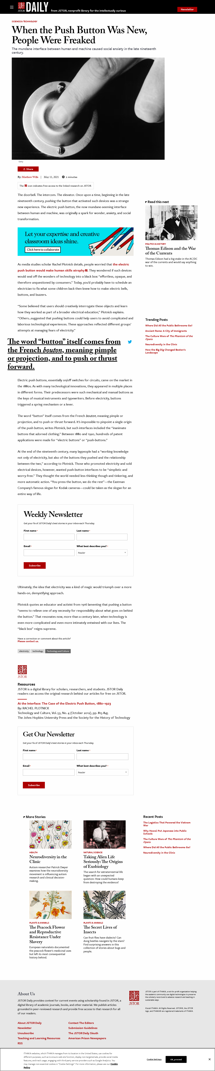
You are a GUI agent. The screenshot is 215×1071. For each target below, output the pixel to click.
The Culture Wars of (169, 337)
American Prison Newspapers (87, 1038)
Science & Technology (24, 21)
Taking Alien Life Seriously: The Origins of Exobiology (103, 862)
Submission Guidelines (82, 1028)
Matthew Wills (30, 177)
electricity (24, 651)
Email (28, 546)
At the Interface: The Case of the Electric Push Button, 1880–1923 (64, 703)
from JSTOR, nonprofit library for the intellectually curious (88, 10)
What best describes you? (92, 546)
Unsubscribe (26, 1033)
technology (38, 651)
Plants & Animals (39, 922)
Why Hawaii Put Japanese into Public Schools (165, 832)
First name (31, 530)
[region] (107, 1059)
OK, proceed (176, 1059)
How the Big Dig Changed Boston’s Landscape (165, 351)
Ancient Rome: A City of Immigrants (166, 331)
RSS (20, 1043)
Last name (83, 530)
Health (33, 852)
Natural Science (92, 852)
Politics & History (155, 244)
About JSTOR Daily (30, 1023)
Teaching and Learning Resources (39, 1038)
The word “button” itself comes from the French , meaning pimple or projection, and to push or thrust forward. (64, 355)
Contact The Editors (81, 1023)
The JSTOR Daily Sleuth (83, 1033)
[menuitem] (187, 9)
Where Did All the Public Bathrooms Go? (168, 325)
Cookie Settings (154, 1059)
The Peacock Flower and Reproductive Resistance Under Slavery (47, 935)
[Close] (209, 1059)
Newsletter (187, 9)
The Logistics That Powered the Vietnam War (166, 824)
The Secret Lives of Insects (100, 930)
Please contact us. (28, 641)
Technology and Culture (58, 651)
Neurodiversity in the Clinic (161, 344)
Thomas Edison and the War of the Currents (170, 251)
